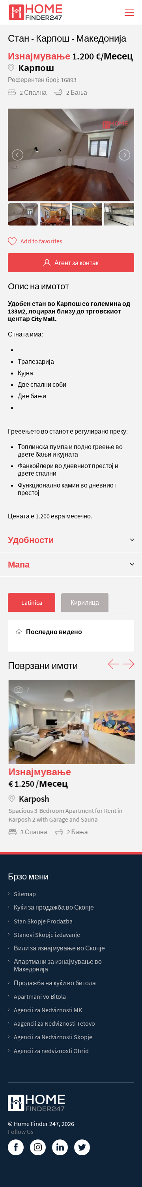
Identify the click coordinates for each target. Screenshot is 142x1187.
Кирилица (85, 602)
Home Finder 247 (36, 1124)
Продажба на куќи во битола (55, 983)
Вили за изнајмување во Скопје (59, 948)
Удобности (31, 539)
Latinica (31, 602)
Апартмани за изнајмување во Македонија (58, 965)
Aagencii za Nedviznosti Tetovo (54, 1023)
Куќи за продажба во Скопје (54, 907)
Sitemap (25, 894)
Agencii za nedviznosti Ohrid (51, 1051)
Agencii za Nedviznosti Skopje (53, 1037)
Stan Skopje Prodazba (43, 921)
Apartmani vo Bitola (40, 996)
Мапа (19, 564)
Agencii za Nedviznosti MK (48, 1010)
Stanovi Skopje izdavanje (47, 935)
